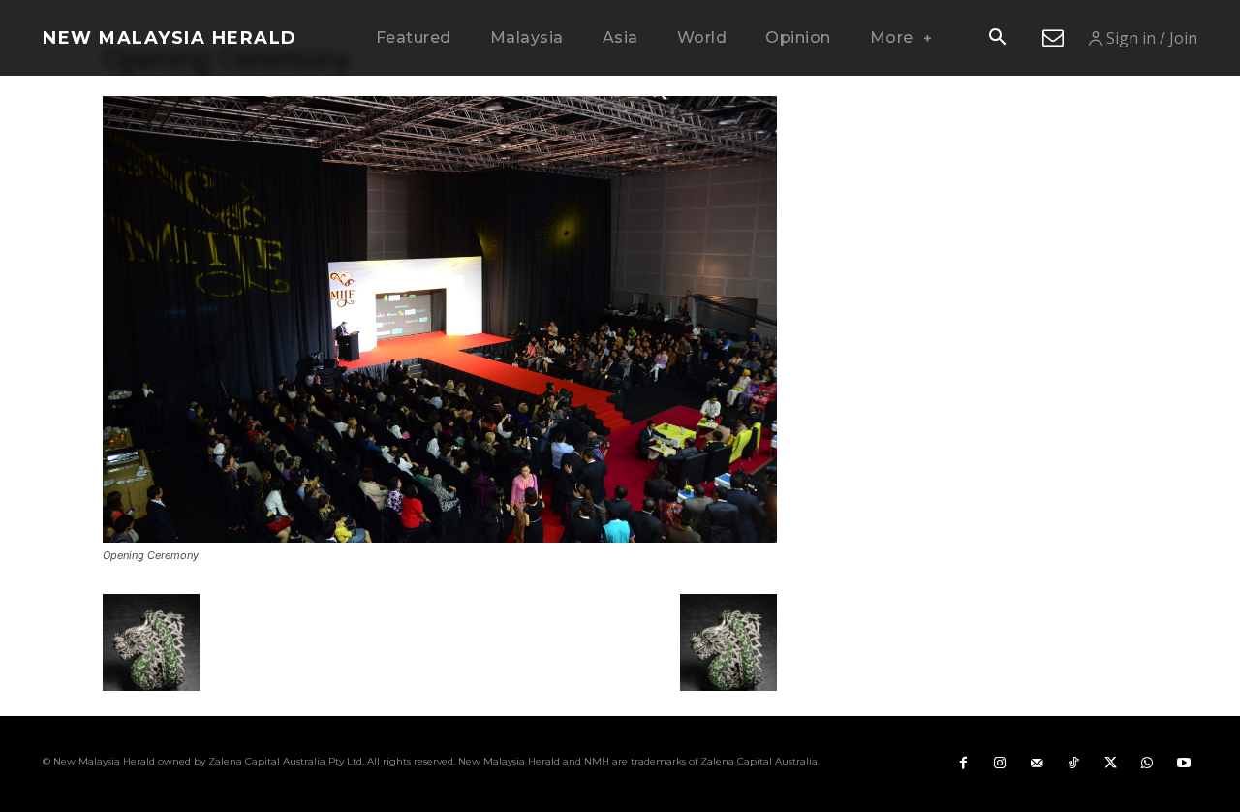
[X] (1110, 763)
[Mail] (1036, 763)
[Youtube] (1183, 763)
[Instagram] (999, 763)
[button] (997, 38)
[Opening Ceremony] (440, 537)
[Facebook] (962, 763)
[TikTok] (1073, 763)
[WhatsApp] (1147, 763)
